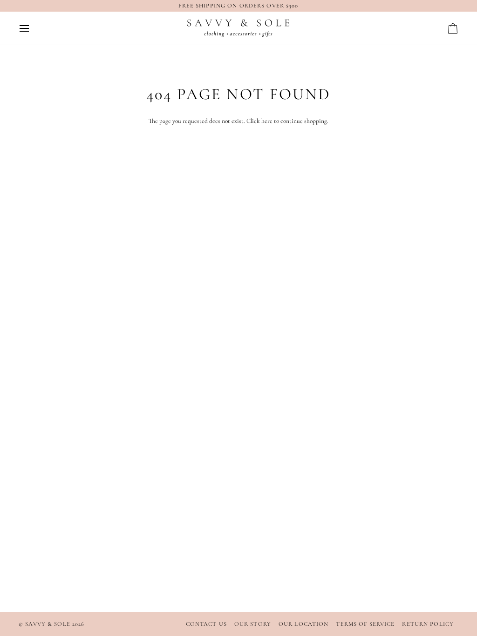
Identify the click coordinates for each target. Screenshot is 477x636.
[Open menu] (33, 28)
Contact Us (206, 624)
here (267, 121)
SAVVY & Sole (48, 624)
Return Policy (428, 624)
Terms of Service (365, 624)
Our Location (304, 624)
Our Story (252, 624)
